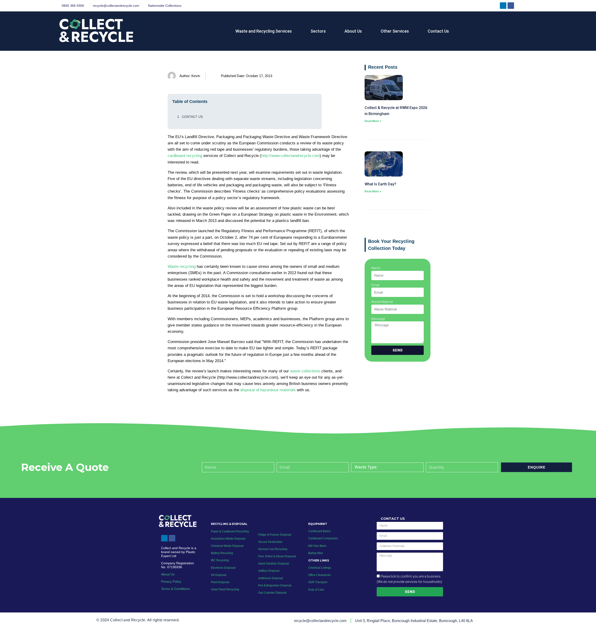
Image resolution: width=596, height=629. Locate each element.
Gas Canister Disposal (272, 592)
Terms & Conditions (175, 589)
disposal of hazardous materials (268, 390)
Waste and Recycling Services (263, 31)
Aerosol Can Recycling (272, 549)
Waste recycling (182, 266)
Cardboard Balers (319, 531)
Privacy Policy (171, 581)
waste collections (305, 371)
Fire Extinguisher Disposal (274, 585)
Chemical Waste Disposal (227, 545)
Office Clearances (319, 575)
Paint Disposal (220, 582)
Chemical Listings (319, 567)
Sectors (318, 31)
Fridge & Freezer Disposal (274, 534)
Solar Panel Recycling (225, 589)
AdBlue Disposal (268, 570)
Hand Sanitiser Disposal (273, 563)
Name (375, 268)
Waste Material (382, 302)
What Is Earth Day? (380, 184)
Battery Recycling (222, 553)
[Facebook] (511, 5)
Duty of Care (316, 589)
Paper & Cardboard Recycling (230, 531)
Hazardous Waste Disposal (228, 538)
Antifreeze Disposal (270, 578)
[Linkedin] (503, 5)
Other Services (395, 31)
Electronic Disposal (223, 567)
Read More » (373, 121)
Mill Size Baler (317, 545)
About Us (353, 31)
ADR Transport (317, 582)
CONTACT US (192, 117)
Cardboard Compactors (323, 538)
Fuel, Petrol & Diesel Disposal (277, 556)
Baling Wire (315, 553)
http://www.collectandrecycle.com (290, 155)
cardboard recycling (185, 155)
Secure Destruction (270, 542)
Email (375, 285)
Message (378, 319)
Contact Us (438, 31)
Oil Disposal (218, 575)
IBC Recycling (220, 560)
